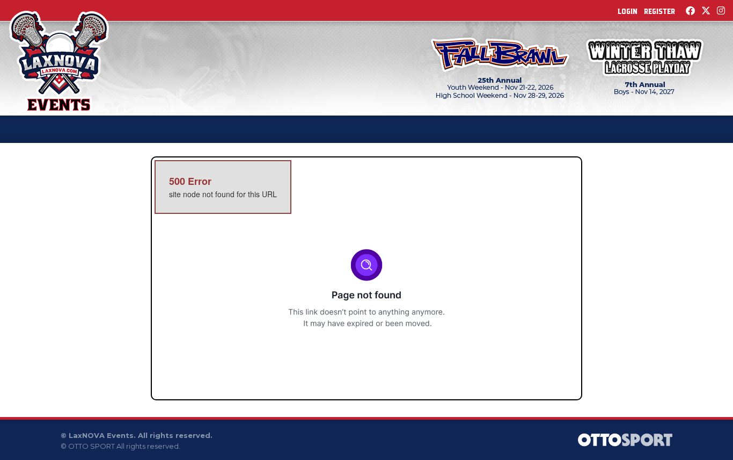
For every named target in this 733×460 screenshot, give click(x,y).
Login (627, 11)
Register (659, 11)
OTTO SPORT (91, 446)
